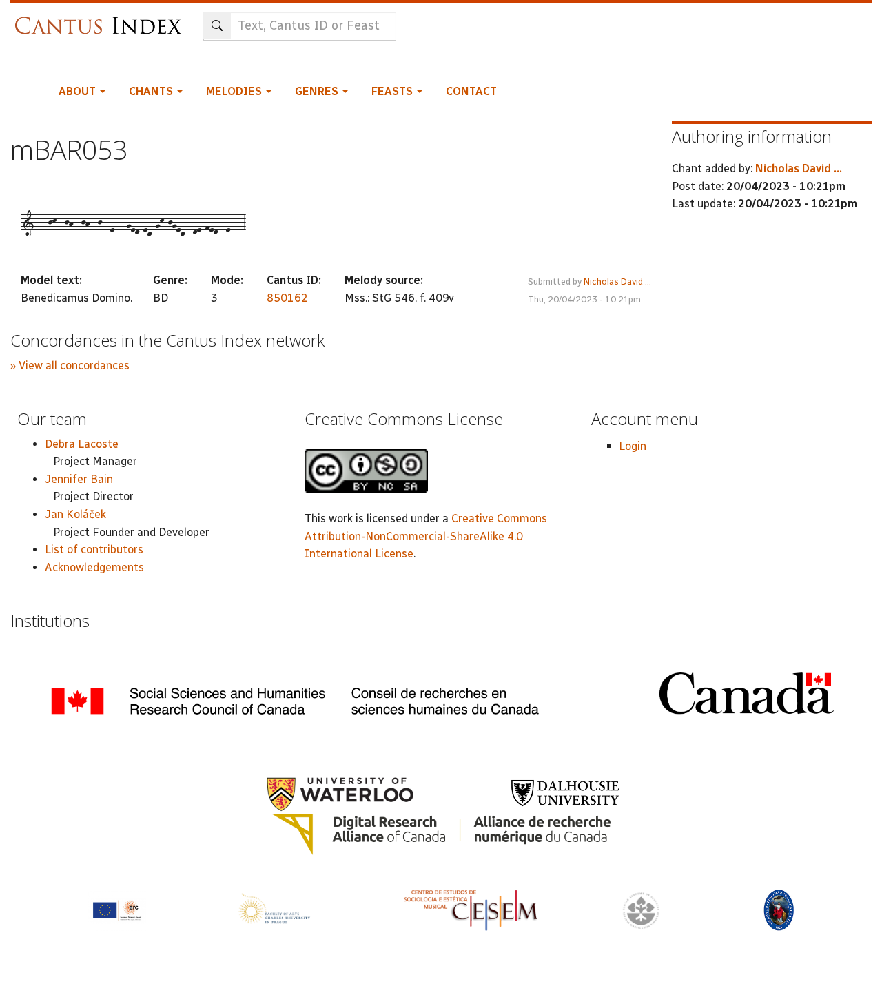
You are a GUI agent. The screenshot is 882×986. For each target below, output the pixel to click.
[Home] (101, 18)
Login (632, 446)
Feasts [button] (393, 91)
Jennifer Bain (79, 479)
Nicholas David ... (617, 281)
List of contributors (94, 549)
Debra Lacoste (82, 444)
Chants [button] (152, 91)
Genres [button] (318, 91)
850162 (287, 298)
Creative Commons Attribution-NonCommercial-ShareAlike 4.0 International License (426, 536)
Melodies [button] (235, 91)
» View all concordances (70, 365)
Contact (471, 91)
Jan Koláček (75, 514)
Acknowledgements (94, 567)
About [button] (79, 91)
